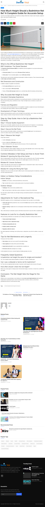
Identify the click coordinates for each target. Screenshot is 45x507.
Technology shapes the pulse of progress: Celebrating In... (13, 413)
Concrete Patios (17, 443)
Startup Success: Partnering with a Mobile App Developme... (38, 474)
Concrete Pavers (22, 441)
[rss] (2, 475)
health (16, 441)
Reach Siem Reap (35, 479)
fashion (2, 441)
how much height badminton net (14, 54)
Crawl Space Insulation (38, 441)
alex (9, 430)
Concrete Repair (39, 443)
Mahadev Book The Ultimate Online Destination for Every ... (31, 346)
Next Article (25, 292)
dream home (22, 446)
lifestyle (7, 441)
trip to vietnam (29, 446)
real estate (10, 443)
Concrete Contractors (10, 446)
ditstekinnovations (12, 418)
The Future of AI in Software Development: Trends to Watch (21, 417)
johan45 (9, 303)
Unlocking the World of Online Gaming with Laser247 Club (10, 319)
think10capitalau (11, 407)
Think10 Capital (12, 406)
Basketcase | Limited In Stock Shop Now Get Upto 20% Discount (32, 295)
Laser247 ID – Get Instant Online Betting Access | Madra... (10, 359)
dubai (35, 446)
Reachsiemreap (34, 481)
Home (2, 5)
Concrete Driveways (4, 448)
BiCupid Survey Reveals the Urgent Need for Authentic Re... (21, 428)
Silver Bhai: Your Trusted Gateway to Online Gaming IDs (10, 339)
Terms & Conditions (39, 503)
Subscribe (19, 494)
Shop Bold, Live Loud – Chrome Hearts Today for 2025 (20, 399)
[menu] (1, 2)
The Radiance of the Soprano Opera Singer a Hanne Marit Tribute (12, 295)
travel (12, 441)
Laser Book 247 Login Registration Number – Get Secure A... (33, 332)
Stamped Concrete (25, 443)
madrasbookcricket (26, 334)
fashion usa (32, 443)
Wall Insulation (4, 443)
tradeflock (3, 414)
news (17, 446)
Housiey (2, 446)
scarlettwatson (3, 382)
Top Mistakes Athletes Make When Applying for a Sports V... (11, 380)
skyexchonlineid (3, 321)
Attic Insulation (29, 441)
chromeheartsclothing (12, 400)
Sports (5, 5)
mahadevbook (25, 348)
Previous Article (18, 292)
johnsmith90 (34, 477)
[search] (43, 2)
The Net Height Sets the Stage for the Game (12, 285)
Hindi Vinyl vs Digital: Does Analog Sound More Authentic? (21, 392)
